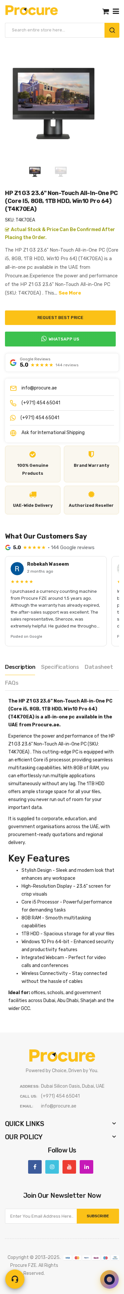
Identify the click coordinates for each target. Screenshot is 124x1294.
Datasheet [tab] (99, 667)
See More (70, 293)
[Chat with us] (109, 1279)
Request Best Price (60, 317)
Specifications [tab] (60, 667)
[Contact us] (14, 1279)
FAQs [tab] (11, 682)
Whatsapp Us (64, 339)
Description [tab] (20, 667)
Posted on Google (26, 636)
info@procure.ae (39, 388)
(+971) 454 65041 (40, 403)
